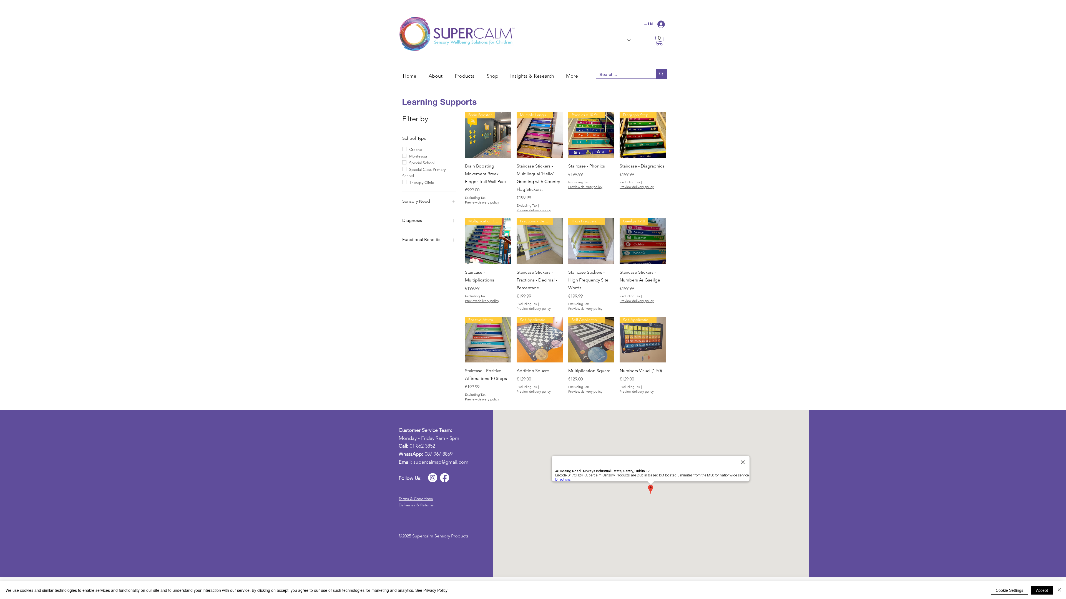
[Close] (1059, 590)
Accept (1042, 590)
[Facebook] (444, 477)
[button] (493, 73)
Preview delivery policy (482, 202)
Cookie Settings (1009, 590)
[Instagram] (432, 477)
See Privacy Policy (431, 590)
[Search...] (661, 73)
